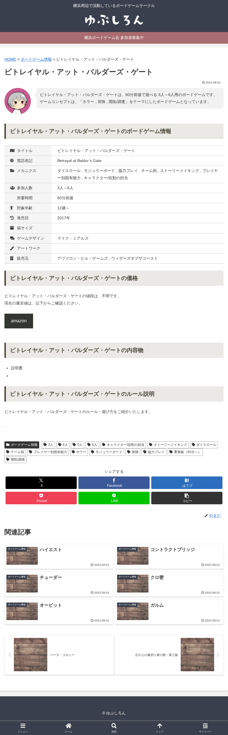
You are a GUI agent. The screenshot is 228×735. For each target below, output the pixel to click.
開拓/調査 (18, 459)
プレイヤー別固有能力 (50, 452)
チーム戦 (17, 452)
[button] (186, 498)
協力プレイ (156, 452)
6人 (94, 445)
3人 (50, 445)
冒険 (135, 452)
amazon (19, 320)
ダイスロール (206, 445)
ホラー (81, 452)
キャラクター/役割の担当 (125, 445)
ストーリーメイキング (170, 445)
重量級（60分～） (187, 452)
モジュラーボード (109, 452)
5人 (80, 445)
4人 (65, 445)
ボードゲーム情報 (24, 445)
